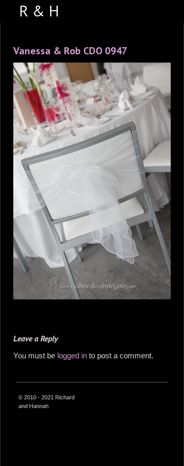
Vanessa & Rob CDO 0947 (70, 50)
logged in (72, 355)
